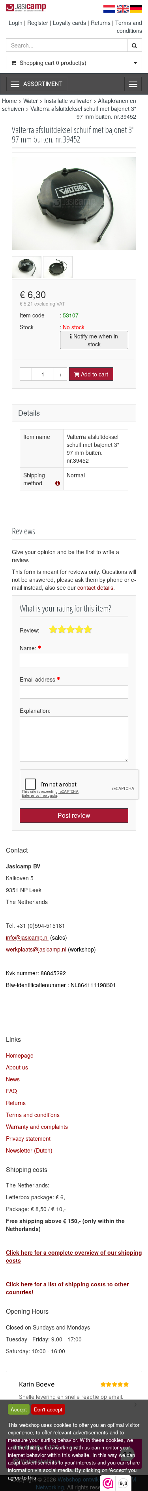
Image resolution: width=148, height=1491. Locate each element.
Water (30, 100)
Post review (74, 815)
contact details (95, 587)
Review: (29, 630)
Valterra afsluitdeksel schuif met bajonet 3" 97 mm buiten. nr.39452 (83, 112)
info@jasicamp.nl (27, 937)
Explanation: (35, 710)
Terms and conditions (128, 26)
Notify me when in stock (95, 340)
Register (37, 23)
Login (15, 23)
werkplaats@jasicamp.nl (36, 949)
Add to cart (93, 374)
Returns (101, 23)
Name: (29, 648)
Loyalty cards (69, 23)
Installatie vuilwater (68, 100)
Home (9, 100)
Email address (38, 679)
